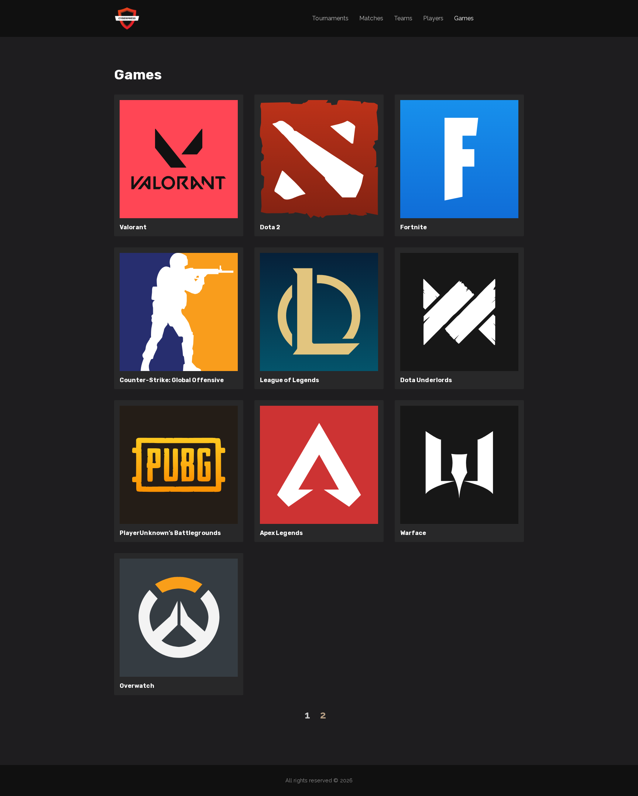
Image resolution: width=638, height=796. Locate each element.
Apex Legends (281, 532)
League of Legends (289, 380)
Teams (403, 18)
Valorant (133, 227)
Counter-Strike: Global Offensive (172, 380)
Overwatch (137, 685)
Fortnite (413, 227)
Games (464, 18)
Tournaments (330, 18)
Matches (371, 18)
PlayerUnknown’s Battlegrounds (170, 532)
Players (433, 18)
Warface (413, 532)
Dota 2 (270, 227)
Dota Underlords (426, 380)
